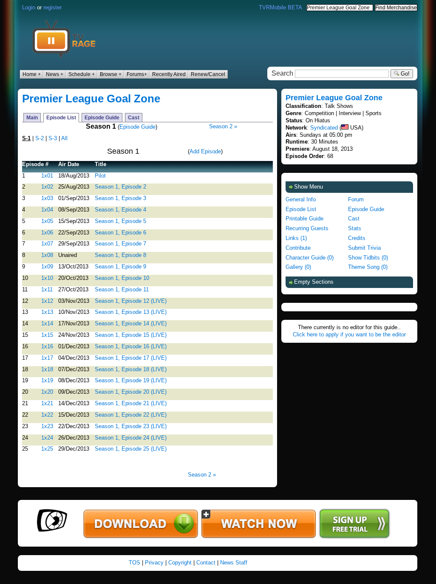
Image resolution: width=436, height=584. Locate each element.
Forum (356, 199)
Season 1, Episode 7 (120, 243)
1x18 (47, 369)
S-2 (39, 138)
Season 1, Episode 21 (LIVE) (131, 403)
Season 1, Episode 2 (120, 186)
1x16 (47, 346)
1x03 (47, 198)
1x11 (47, 289)
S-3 (52, 138)
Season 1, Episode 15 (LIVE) (131, 335)
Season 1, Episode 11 (122, 289)
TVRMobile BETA (280, 7)
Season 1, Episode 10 (122, 278)
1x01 (47, 175)
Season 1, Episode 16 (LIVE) (131, 346)
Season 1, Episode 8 (120, 255)
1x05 (47, 221)
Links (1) (296, 238)
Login (28, 7)
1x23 (47, 426)
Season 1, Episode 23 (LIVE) (131, 426)
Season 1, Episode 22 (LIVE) (131, 415)
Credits (356, 238)
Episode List (61, 118)
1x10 (47, 278)
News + (54, 74)
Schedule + (81, 74)
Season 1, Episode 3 (120, 198)
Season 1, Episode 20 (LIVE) (131, 392)
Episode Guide (102, 118)
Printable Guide (304, 218)
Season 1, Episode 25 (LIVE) (131, 449)
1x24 (47, 437)
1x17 (47, 358)
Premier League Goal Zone (91, 98)
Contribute (298, 248)
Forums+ (137, 74)
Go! (404, 74)
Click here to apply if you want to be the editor (349, 334)
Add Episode (205, 151)
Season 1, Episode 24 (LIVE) (131, 437)
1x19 (47, 380)
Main (32, 118)
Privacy (154, 562)
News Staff (233, 562)
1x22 (47, 415)
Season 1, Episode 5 (120, 221)
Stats (354, 228)
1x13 (47, 312)
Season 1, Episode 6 (120, 232)
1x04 (47, 209)
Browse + (111, 74)
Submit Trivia (364, 248)
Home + (32, 74)
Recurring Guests (307, 228)
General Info (301, 199)
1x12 (47, 301)
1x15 (47, 335)
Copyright (180, 562)
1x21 (47, 403)
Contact (205, 562)
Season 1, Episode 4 (120, 209)
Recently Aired (169, 74)
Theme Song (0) (368, 267)
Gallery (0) (298, 267)
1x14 (47, 323)
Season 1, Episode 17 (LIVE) (131, 358)
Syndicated (324, 127)
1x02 (47, 186)
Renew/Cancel (208, 74)
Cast (133, 118)
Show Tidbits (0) (368, 257)
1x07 (47, 243)
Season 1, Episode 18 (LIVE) (131, 369)
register (52, 7)
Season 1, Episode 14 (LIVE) (131, 323)
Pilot (100, 175)
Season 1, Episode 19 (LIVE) (131, 380)
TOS (134, 562)
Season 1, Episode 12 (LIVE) (131, 301)
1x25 (47, 449)
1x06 (47, 232)
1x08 (47, 255)
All (64, 138)
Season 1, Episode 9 (120, 266)
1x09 (47, 266)
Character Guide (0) (310, 257)
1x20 (47, 392)
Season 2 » (223, 126)
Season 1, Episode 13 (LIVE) (131, 312)
